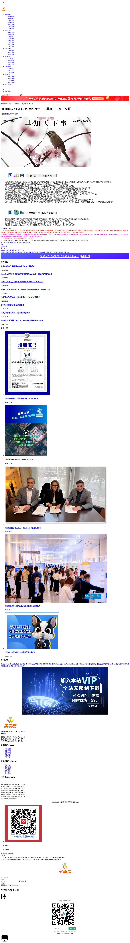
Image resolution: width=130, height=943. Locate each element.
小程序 (10, 58)
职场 (22, 666)
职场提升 (11, 24)
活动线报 (11, 68)
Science (82, 664)
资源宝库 (8, 30)
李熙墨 (47, 664)
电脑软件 (11, 78)
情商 (19, 666)
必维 (2, 666)
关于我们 (8, 84)
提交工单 (8, 773)
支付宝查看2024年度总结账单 (12, 305)
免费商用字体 (27, 664)
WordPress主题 (58, 664)
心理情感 (11, 16)
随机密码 (11, 82)
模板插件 (11, 60)
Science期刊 (76, 664)
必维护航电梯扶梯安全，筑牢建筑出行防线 (19, 459)
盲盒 (51, 664)
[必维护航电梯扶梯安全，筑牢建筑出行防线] (26, 455)
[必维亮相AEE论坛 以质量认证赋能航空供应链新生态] (56, 602)
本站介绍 (8, 749)
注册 (9, 885)
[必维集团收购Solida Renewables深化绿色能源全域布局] (56, 524)
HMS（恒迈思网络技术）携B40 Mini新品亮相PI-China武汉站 (25, 289)
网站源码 (11, 62)
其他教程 (11, 28)
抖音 (86, 664)
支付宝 (20, 664)
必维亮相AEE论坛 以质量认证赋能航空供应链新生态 (22, 606)
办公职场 (11, 36)
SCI (44, 664)
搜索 (21, 95)
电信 (8, 666)
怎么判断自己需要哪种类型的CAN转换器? (18, 266)
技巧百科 (8, 48)
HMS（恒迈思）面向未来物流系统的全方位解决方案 (22, 282)
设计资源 (11, 46)
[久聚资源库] (4, 11)
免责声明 (8, 753)
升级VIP (7, 765)
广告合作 (8, 757)
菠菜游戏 (11, 64)
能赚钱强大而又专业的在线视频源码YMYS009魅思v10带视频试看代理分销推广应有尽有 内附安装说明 (35, 252)
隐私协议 (8, 755)
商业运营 (11, 22)
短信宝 (15, 664)
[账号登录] (4, 938)
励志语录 (11, 70)
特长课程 (11, 34)
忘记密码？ (16, 885)
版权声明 (8, 751)
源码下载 (8, 56)
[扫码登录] (4, 896)
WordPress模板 (113, 664)
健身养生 (11, 18)
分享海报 (4, 246)
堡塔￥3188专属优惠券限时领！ (64, 256)
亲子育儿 (11, 38)
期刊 (122, 664)
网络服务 (11, 54)
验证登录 (72, 928)
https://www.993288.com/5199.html (19, 242)
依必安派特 (105, 664)
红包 (93, 664)
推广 (16, 114)
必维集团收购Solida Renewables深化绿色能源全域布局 (23, 528)
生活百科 (11, 52)
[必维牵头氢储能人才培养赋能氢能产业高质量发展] (27, 394)
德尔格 (126, 664)
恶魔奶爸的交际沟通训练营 (10, 250)
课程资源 (8, 767)
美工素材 (11, 44)
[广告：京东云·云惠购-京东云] (65, 102)
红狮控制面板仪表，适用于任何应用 (15, 313)
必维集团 (98, 664)
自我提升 (11, 26)
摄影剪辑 (11, 20)
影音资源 (11, 40)
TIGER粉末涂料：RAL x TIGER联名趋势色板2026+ (22, 320)
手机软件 (11, 76)
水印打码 (11, 80)
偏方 (5, 666)
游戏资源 (11, 42)
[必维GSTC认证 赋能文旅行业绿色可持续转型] (32, 648)
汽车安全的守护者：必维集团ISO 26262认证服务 (20, 297)
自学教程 (8, 14)
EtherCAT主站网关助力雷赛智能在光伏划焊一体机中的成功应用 (26, 274)
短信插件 (4, 664)
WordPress (10, 664)
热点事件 (11, 72)
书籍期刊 (11, 32)
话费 (119, 664)
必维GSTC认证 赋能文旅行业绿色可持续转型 (20, 652)
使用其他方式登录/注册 (65, 933)
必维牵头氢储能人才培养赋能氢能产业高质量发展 (21, 398)
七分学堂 (15, 666)
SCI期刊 (40, 664)
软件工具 (8, 74)
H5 (11, 666)
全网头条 (8, 66)
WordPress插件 (67, 664)
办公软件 (11, 50)
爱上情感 (35, 664)
